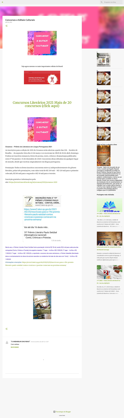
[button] (6, 26)
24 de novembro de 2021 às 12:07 (39, 341)
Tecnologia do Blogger (63, 412)
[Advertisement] (42, 393)
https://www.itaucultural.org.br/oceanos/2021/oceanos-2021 (33, 182)
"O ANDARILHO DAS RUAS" (20, 341)
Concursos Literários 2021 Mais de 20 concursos (42, 104)
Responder (15, 347)
